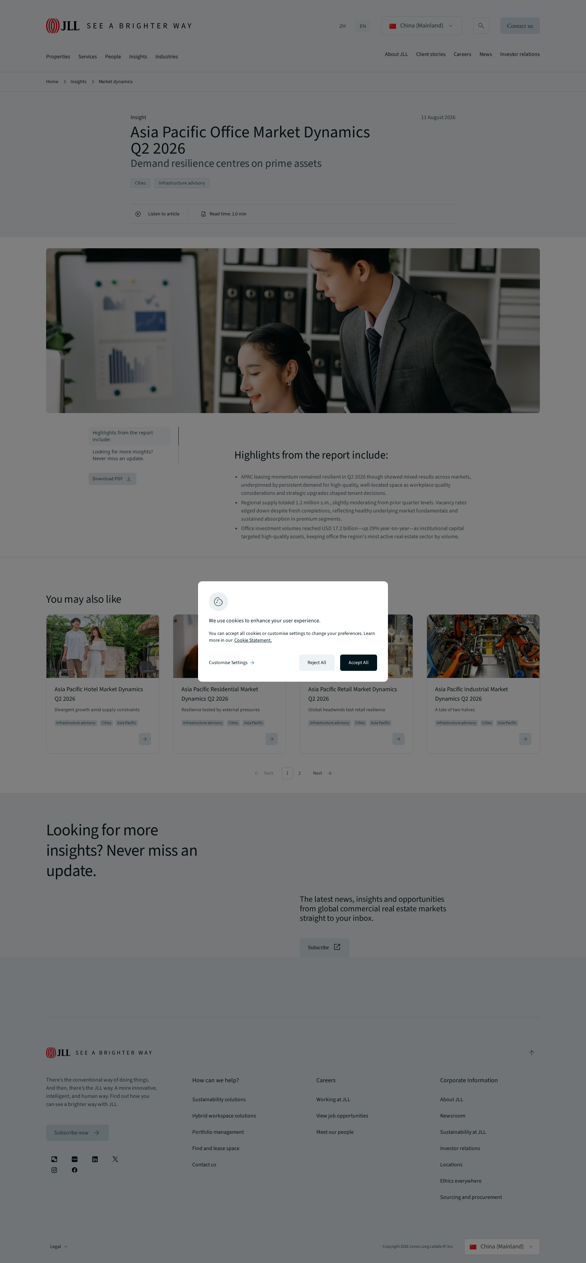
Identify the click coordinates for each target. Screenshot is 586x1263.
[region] (293, 631)
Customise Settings (232, 663)
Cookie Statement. (253, 640)
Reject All (317, 662)
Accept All (359, 662)
